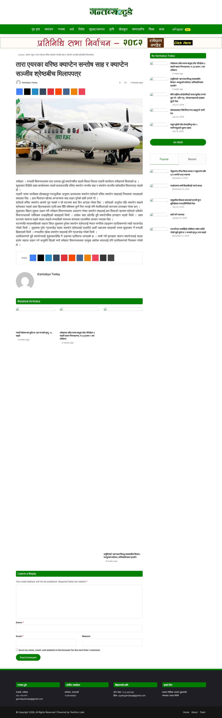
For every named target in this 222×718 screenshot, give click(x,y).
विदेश (81, 29)
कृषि (111, 29)
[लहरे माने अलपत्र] (159, 219)
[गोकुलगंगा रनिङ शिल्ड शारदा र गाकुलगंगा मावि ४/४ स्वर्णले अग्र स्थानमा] (159, 176)
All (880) (178, 142)
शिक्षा (151, 29)
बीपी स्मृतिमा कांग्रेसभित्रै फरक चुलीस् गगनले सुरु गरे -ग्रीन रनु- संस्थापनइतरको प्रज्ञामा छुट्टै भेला (188, 98)
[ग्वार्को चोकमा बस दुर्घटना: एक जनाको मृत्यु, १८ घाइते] (35, 318)
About (194, 712)
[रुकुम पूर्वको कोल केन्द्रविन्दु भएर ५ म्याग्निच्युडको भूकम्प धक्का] (159, 129)
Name (20, 622)
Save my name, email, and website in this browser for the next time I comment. (59, 650)
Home (21, 54)
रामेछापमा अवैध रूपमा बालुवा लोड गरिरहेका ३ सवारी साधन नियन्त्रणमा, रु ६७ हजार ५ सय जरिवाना (77, 335)
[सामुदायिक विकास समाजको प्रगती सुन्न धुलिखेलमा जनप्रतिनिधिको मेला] (159, 204)
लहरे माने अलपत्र (177, 214)
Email (19, 636)
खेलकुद (123, 29)
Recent (192, 159)
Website (86, 636)
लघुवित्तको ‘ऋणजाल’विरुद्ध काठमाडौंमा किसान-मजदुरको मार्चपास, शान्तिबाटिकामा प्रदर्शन (186, 82)
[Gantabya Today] (111, 12)
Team (202, 712)
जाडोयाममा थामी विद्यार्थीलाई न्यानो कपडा (186, 185)
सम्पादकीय (138, 29)
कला (161, 29)
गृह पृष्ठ (36, 29)
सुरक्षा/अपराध (97, 29)
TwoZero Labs (77, 712)
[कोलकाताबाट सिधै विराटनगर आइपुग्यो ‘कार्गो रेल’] (159, 114)
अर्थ (71, 29)
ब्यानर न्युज (30, 54)
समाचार (49, 29)
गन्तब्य (61, 29)
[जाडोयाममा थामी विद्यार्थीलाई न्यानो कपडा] (159, 190)
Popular (164, 159)
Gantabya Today (29, 82)
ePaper (180, 29)
